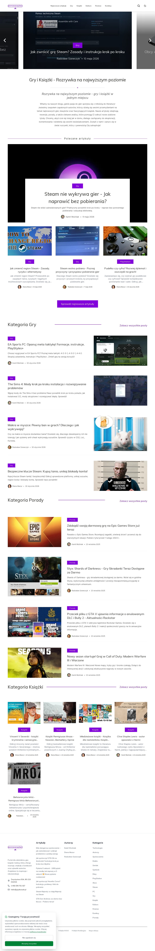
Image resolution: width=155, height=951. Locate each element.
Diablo (95, 861)
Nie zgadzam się (29, 938)
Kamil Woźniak (70, 848)
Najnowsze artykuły (58, 6)
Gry (71, 6)
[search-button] (138, 5)
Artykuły (40, 842)
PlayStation (125, 261)
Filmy (94, 874)
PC (94, 891)
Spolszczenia (98, 857)
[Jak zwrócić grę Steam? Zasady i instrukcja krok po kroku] (77, 40)
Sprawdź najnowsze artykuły (77, 303)
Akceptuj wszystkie (29, 944)
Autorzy (68, 842)
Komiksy (108, 6)
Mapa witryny (93, 931)
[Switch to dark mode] (145, 6)
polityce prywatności (38, 932)
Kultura (88, 6)
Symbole (96, 870)
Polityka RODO (63, 931)
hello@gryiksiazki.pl (18, 889)
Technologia (97, 848)
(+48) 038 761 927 (18, 886)
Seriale (95, 865)
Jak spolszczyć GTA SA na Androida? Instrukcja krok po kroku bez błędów (47, 861)
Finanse (98, 6)
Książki (79, 6)
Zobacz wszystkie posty (133, 325)
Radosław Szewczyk (72, 857)
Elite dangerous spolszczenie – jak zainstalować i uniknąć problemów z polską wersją (48, 851)
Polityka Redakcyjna (79, 931)
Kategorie (98, 842)
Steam (95, 887)
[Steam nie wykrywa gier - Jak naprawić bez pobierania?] (77, 183)
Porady (72, 520)
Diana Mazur (69, 852)
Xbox (95, 883)
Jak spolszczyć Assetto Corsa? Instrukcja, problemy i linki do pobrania (48, 884)
